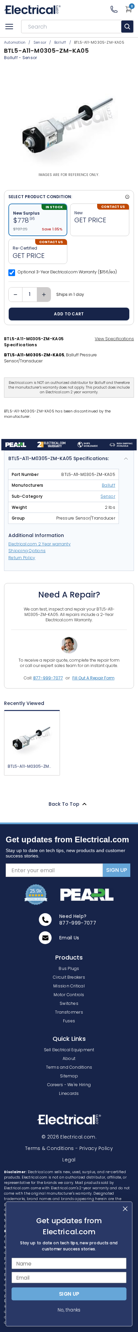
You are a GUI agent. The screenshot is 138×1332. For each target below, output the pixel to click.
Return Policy (21, 558)
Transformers (69, 1012)
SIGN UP (116, 870)
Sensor (29, 57)
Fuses (69, 1021)
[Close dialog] (125, 1208)
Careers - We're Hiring (69, 1084)
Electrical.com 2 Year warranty (39, 544)
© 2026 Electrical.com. (69, 1137)
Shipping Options (27, 550)
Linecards (69, 1093)
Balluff (108, 485)
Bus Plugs (69, 968)
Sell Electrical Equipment (69, 1050)
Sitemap (69, 1076)
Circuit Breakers (69, 977)
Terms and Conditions (69, 1067)
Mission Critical (69, 986)
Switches (69, 1003)
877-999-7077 (48, 678)
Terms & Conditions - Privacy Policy (69, 1148)
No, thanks (69, 1309)
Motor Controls (69, 994)
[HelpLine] (117, 9)
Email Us (69, 937)
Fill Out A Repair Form (93, 678)
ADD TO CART (69, 314)
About (69, 1058)
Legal (69, 1159)
